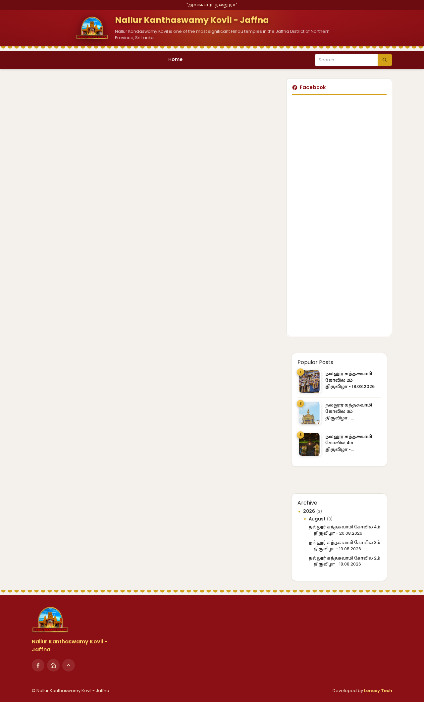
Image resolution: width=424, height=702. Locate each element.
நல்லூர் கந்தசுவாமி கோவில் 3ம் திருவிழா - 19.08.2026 (348, 411)
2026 (309, 511)
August (318, 519)
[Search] (385, 60)
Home (175, 59)
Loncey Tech (378, 690)
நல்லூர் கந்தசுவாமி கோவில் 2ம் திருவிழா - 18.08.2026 (350, 380)
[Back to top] (68, 665)
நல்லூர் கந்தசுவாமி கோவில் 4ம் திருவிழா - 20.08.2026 (348, 443)
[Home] (53, 665)
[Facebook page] (38, 665)
